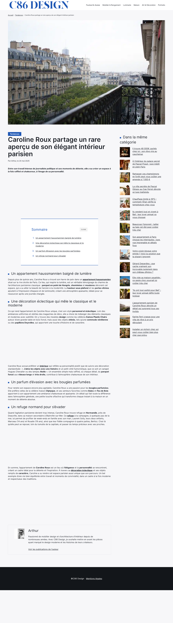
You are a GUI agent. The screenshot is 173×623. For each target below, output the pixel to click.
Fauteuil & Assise (93, 5)
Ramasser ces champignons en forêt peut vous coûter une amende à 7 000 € (146, 176)
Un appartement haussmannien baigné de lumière (58, 238)
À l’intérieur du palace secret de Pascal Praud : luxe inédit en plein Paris (146, 164)
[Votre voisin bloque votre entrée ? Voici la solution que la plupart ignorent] (125, 255)
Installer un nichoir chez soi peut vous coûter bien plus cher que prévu (145, 332)
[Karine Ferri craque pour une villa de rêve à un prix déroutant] (125, 320)
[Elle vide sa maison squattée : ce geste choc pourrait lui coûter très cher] (125, 281)
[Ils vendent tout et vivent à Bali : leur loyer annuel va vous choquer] (125, 215)
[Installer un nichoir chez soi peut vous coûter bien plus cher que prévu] (125, 333)
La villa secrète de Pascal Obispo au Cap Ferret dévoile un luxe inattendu (146, 189)
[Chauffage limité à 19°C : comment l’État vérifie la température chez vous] (125, 203)
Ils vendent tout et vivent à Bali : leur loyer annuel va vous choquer (145, 214)
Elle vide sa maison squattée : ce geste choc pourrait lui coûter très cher (146, 280)
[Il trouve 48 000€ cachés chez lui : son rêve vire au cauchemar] (125, 152)
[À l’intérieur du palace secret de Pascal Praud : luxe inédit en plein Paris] (125, 165)
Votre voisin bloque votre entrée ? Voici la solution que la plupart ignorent (146, 254)
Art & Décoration (149, 5)
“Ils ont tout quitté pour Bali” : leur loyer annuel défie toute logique (146, 293)
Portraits (161, 5)
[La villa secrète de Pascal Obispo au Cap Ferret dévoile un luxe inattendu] (125, 190)
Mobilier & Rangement (111, 5)
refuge (70, 415)
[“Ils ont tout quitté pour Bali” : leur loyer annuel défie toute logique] (125, 294)
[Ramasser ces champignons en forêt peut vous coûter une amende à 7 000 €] (125, 177)
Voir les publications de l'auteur (43, 549)
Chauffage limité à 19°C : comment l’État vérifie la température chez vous (144, 202)
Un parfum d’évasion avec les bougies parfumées (58, 251)
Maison (136, 5)
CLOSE (83, 229)
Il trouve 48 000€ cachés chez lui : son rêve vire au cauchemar (144, 151)
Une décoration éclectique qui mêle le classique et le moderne (60, 244)
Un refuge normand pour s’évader (51, 256)
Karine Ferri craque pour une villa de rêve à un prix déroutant (146, 319)
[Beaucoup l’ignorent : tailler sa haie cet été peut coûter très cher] (125, 228)
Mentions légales (94, 578)
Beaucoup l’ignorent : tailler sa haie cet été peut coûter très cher (145, 227)
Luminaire (127, 5)
